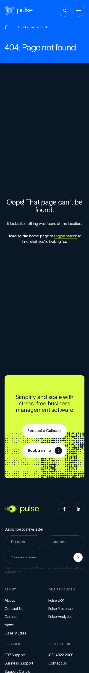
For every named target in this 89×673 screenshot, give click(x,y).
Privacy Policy (65, 568)
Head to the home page (28, 236)
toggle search (65, 236)
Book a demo (39, 450)
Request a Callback (44, 431)
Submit (78, 557)
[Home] (7, 27)
